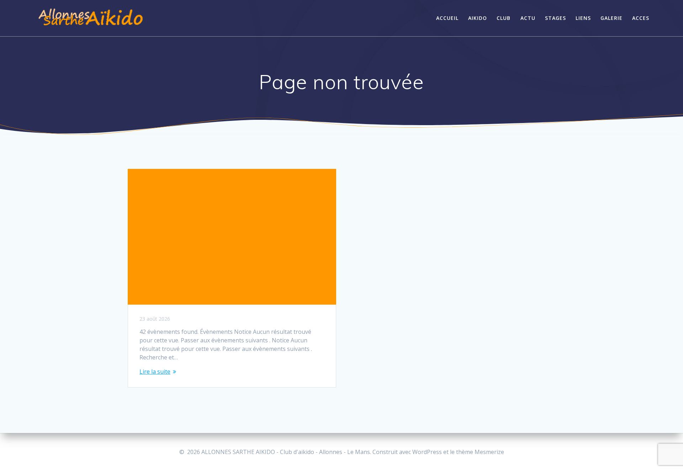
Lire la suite (154, 371)
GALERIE (611, 18)
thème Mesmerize (480, 452)
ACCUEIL (447, 18)
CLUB (503, 18)
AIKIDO (477, 18)
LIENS (583, 18)
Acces (640, 18)
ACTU (527, 18)
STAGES (555, 18)
